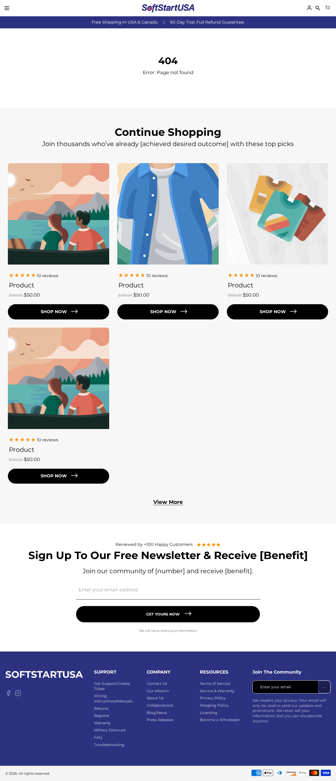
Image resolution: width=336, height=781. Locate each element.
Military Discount (110, 730)
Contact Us (157, 683)
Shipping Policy (214, 705)
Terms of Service (215, 683)
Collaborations (160, 705)
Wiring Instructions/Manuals (113, 699)
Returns (101, 708)
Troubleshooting (109, 744)
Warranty (102, 723)
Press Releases (160, 719)
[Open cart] (328, 8)
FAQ (98, 737)
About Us (155, 698)
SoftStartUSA (44, 674)
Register (101, 715)
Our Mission (158, 691)
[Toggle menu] (6, 8)
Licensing (208, 712)
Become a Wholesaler (220, 719)
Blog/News (157, 712)
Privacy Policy (213, 698)
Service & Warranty (217, 691)
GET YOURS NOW (163, 614)
